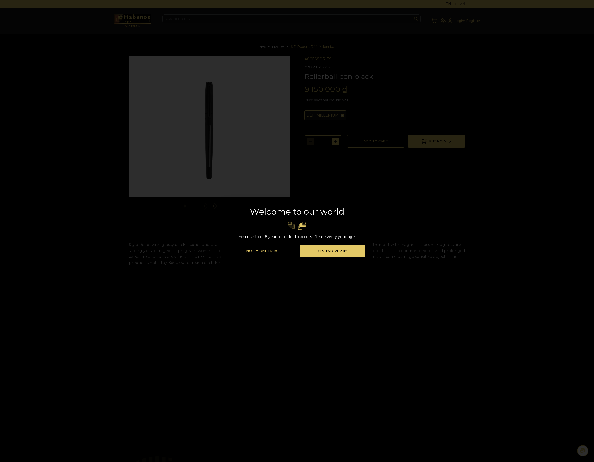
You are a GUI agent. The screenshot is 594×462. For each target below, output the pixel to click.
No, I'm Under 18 (261, 251)
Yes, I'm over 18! (332, 251)
